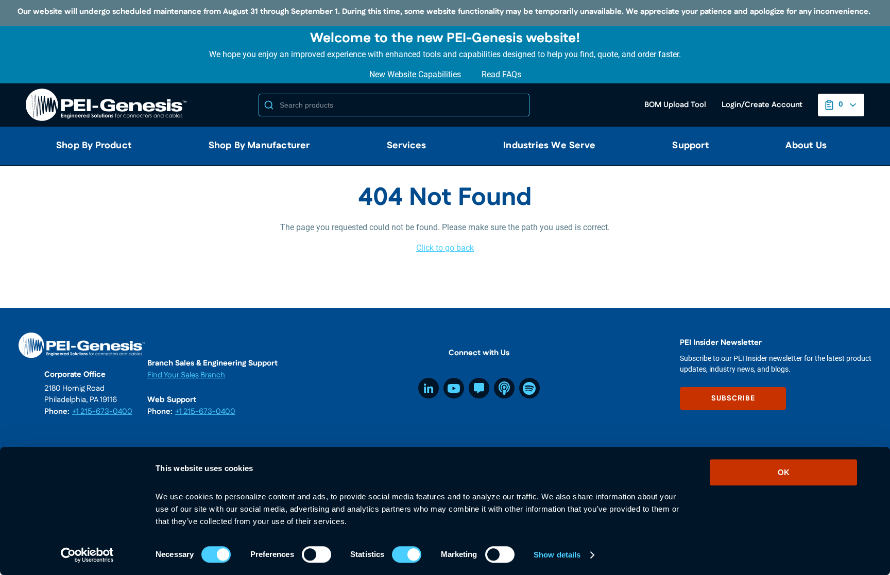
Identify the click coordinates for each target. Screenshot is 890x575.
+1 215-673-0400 (102, 411)
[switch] (316, 554)
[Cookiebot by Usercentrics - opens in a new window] (87, 555)
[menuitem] (89, 146)
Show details (557, 554)
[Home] (108, 105)
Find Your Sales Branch (186, 375)
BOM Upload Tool (675, 104)
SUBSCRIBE (733, 398)
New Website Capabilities (415, 74)
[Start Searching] (269, 105)
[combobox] (394, 105)
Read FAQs (501, 74)
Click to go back (445, 248)
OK (784, 472)
